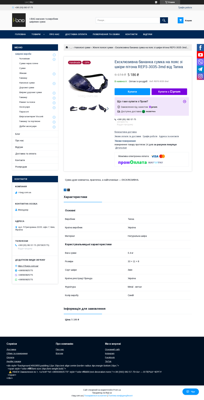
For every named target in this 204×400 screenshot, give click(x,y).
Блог (17, 134)
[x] (68, 190)
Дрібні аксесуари (27, 126)
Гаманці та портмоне (29, 121)
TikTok (108, 361)
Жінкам (22, 73)
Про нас (54, 34)
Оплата (10, 357)
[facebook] (65, 190)
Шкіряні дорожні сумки (30, 92)
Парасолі (24, 111)
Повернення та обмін (106, 34)
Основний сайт (112, 349)
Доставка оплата (76, 34)
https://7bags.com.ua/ (28, 266)
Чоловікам (24, 58)
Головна (20, 34)
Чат (193, 391)
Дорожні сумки (26, 87)
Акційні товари (14, 361)
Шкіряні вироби (23, 54)
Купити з (163, 91)
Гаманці (23, 78)
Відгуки (147, 34)
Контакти (131, 34)
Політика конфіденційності (120, 396)
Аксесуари (24, 107)
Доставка (11, 349)
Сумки (22, 68)
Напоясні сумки (82, 47)
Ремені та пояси (27, 102)
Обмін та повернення (17, 353)
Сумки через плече (28, 63)
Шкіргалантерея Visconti (31, 116)
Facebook (110, 357)
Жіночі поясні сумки (103, 47)
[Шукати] (164, 20)
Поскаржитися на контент (95, 396)
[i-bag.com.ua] (19, 26)
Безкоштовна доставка (126, 132)
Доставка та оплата (25, 153)
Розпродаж (21, 166)
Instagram (109, 353)
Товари (35, 34)
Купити (132, 91)
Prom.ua (117, 390)
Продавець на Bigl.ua (102, 393)
